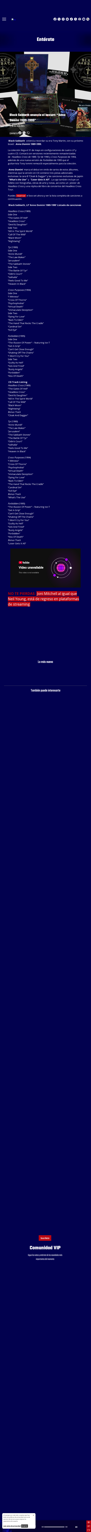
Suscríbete (45, 1238)
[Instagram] (63, 19)
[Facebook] (55, 19)
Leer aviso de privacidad (12, 1526)
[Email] (83, 19)
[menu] (4, 19)
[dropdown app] (79, 19)
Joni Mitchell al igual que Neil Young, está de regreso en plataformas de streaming (43, 599)
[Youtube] (67, 19)
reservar (21, 195)
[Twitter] (59, 19)
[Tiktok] (71, 19)
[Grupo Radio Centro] (75, 19)
